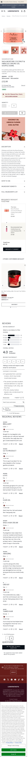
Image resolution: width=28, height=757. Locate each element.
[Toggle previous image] (1, 31)
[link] (22, 11)
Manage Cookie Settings (13, 745)
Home (3, 16)
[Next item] (24, 285)
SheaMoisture (7, 59)
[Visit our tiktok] (19, 679)
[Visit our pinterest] (22, 679)
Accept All (13, 754)
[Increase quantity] (14, 106)
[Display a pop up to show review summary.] (13, 297)
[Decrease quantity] (4, 106)
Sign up (13, 672)
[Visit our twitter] (8, 679)
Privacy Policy (9, 742)
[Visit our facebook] (4, 679)
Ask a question (15, 78)
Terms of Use (18, 742)
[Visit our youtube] (15, 679)
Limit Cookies (13, 749)
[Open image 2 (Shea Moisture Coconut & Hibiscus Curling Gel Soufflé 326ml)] (15, 50)
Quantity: (5, 102)
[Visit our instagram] (11, 679)
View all (23, 85)
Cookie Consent (13, 699)
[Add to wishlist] (22, 113)
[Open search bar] (4, 11)
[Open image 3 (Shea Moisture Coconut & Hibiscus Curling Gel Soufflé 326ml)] (24, 50)
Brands (8, 16)
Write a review (5, 78)
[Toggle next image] (25, 31)
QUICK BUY (14, 304)
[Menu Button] (1, 11)
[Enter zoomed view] (24, 41)
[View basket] (24, 11)
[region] (13, 729)
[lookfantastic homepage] (13, 11)
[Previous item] (2, 285)
